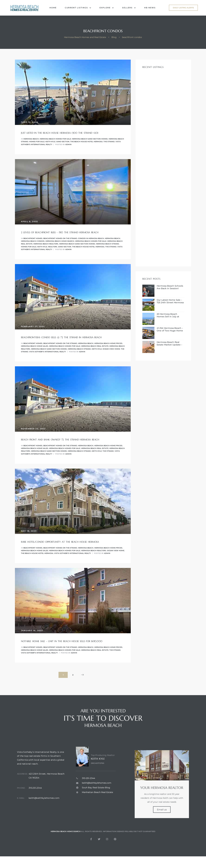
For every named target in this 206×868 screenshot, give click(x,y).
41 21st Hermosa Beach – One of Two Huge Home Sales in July (170, 329)
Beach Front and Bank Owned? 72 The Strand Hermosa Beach (60, 439)
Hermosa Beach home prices (108, 343)
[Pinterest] (115, 839)
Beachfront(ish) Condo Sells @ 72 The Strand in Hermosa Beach (61, 337)
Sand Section (62, 142)
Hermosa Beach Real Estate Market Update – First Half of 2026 (169, 343)
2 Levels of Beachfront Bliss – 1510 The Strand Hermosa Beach (59, 232)
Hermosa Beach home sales (34, 346)
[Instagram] (107, 839)
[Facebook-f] (91, 839)
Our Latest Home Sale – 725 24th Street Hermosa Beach (170, 301)
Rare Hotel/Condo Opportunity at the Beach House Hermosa (60, 541)
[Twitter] (99, 839)
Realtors (52, 247)
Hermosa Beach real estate (94, 346)
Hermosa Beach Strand (107, 244)
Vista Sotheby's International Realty (47, 352)
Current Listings (76, 8)
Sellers (127, 8)
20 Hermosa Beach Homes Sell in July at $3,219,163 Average (168, 315)
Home (53, 8)
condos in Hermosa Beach (91, 238)
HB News (150, 8)
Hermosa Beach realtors (45, 244)
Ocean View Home (111, 349)
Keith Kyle (50, 142)
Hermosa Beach (31, 139)
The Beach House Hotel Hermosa (86, 142)
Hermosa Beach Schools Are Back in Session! (170, 287)
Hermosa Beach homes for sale (55, 139)
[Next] (82, 675)
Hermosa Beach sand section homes (90, 139)
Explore (105, 8)
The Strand (109, 142)
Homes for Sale (36, 142)
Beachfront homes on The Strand (60, 238)
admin (68, 144)
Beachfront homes (32, 238)
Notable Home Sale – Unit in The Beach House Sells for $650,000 (61, 641)
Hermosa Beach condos (32, 241)
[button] (183, 8)
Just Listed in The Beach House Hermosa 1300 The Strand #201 (59, 132)
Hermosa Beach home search (59, 241)
